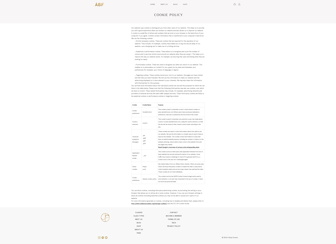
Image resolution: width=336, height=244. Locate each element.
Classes (138, 212)
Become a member (174, 216)
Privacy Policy (174, 226)
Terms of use (174, 219)
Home (152, 4)
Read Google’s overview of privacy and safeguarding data (178, 147)
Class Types (139, 216)
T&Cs (174, 223)
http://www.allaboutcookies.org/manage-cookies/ (149, 204)
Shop (185, 4)
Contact (174, 212)
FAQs (139, 233)
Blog (175, 4)
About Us (139, 230)
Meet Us (164, 4)
